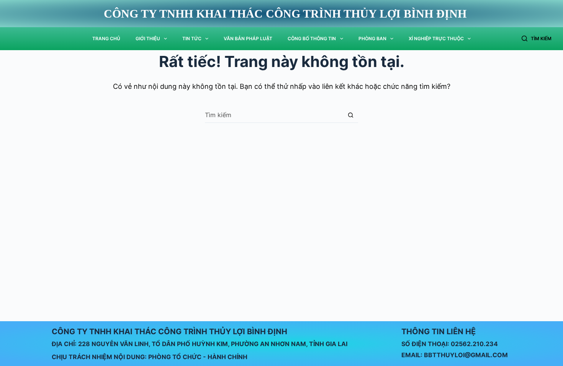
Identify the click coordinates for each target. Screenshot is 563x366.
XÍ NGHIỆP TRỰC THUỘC (436, 38)
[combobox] (274, 115)
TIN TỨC (191, 38)
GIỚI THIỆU (148, 38)
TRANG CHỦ (106, 38)
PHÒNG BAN (372, 38)
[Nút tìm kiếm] (350, 115)
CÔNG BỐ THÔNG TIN (312, 38)
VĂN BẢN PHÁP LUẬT (248, 38)
